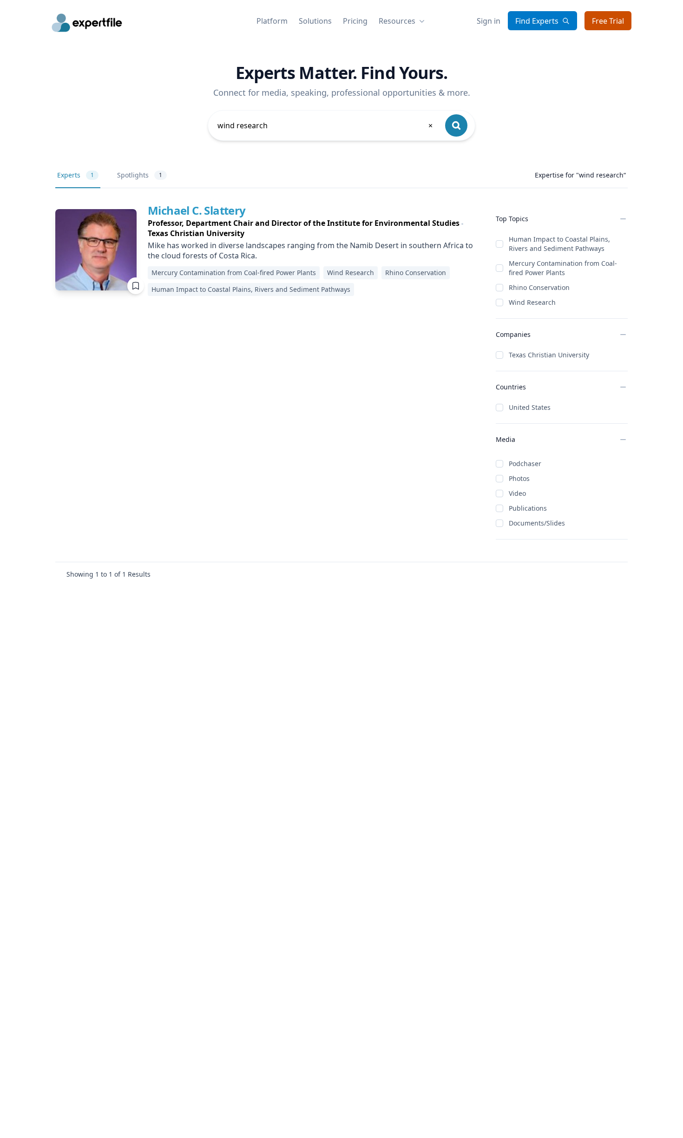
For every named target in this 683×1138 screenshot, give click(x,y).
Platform (272, 21)
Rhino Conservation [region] (415, 272)
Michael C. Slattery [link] (197, 210)
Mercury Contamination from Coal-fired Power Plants (563, 268)
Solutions (315, 21)
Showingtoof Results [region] (108, 574)
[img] (96, 249)
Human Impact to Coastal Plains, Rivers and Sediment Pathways (559, 244)
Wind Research (532, 302)
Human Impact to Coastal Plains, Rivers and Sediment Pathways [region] (250, 289)
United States (530, 407)
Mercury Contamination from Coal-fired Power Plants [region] (233, 272)
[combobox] (326, 125)
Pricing (355, 21)
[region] (314, 228)
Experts (75, 175)
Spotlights (139, 175)
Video (517, 493)
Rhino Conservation (539, 287)
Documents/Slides (537, 523)
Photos (519, 478)
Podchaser (525, 463)
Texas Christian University (549, 354)
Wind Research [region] (350, 272)
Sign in (488, 21)
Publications (528, 508)
